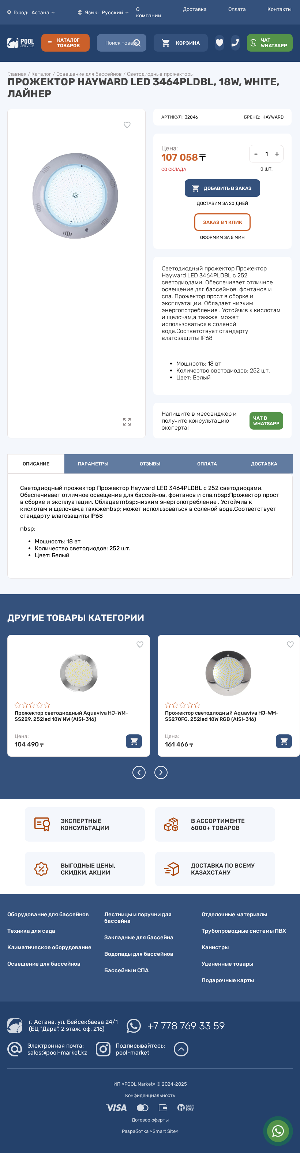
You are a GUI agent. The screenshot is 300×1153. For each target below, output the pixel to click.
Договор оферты (150, 1120)
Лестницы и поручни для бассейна (138, 917)
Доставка (195, 9)
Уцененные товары (227, 964)
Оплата (237, 9)
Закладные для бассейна (138, 937)
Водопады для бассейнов (138, 954)
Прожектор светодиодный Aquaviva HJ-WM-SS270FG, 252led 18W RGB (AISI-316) (221, 716)
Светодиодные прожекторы (160, 74)
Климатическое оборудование (49, 947)
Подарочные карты (228, 980)
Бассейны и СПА (126, 970)
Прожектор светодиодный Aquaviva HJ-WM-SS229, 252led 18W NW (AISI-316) (71, 716)
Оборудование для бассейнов (48, 914)
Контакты (279, 9)
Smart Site (164, 1131)
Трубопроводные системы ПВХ (244, 931)
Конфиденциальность (150, 1095)
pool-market (132, 1052)
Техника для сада (31, 931)
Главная (16, 74)
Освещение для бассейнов (89, 74)
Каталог (41, 74)
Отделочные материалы (234, 914)
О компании (148, 12)
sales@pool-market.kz (57, 1052)
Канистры (215, 947)
